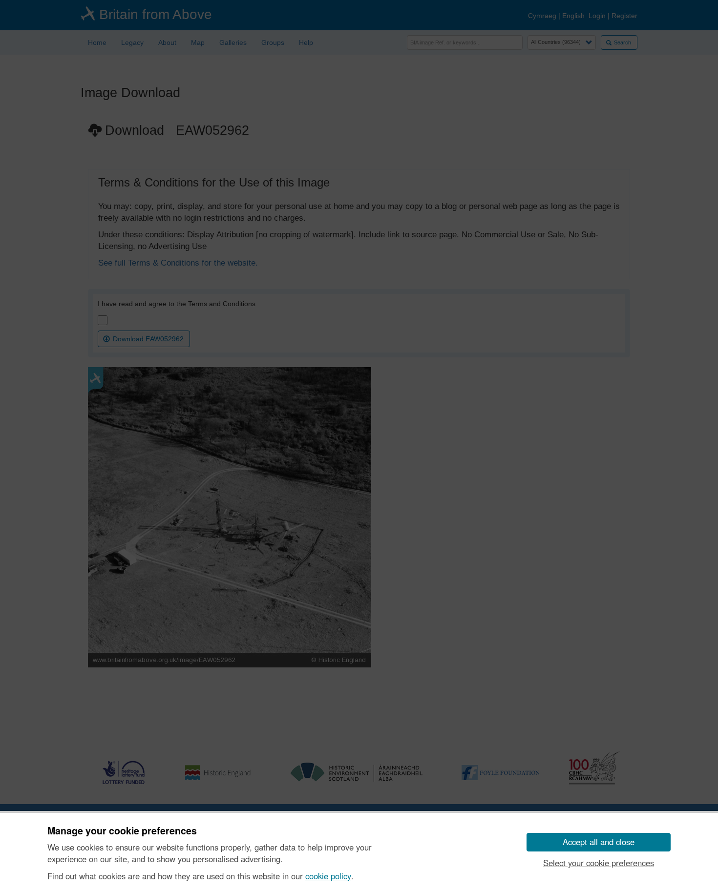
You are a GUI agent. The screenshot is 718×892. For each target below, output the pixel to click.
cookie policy (328, 876)
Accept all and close (598, 842)
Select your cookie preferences (598, 863)
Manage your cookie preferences (122, 831)
